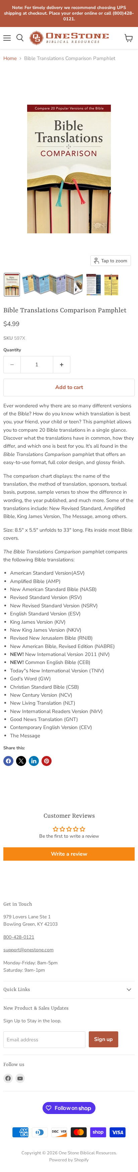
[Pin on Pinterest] (47, 761)
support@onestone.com (28, 950)
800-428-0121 (18, 937)
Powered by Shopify (69, 1160)
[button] (11, 284)
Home (10, 58)
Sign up (103, 1039)
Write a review (69, 854)
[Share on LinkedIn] (34, 761)
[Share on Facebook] (8, 761)
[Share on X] (21, 761)
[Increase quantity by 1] (61, 364)
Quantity (12, 350)
